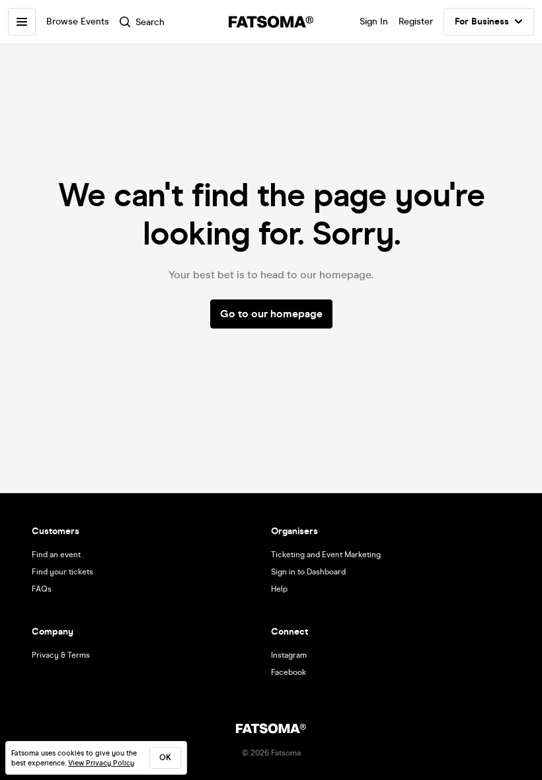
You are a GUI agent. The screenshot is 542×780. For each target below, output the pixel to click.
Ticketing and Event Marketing (326, 554)
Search (150, 22)
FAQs (42, 589)
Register (416, 21)
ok (165, 757)
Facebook (288, 672)
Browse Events (77, 21)
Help (279, 589)
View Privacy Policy (101, 763)
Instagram (289, 655)
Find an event (56, 554)
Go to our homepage (271, 313)
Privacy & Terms (61, 655)
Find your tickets (62, 571)
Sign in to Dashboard (308, 571)
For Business (482, 21)
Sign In (374, 21)
